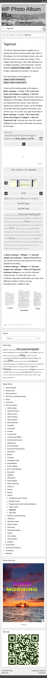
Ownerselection (11, 393)
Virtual (25, 248)
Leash (31, 232)
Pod (22, 238)
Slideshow (11, 519)
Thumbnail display (13, 530)
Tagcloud (23, 135)
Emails (9, 454)
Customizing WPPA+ (14, 437)
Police (27, 238)
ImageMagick (12, 463)
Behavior (21, 218)
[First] (6, 183)
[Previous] (6, 193)
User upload (11, 536)
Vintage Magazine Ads (18, 248)
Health (31, 228)
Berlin (24, 218)
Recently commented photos (16, 396)
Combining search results (18, 498)
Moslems (12, 235)
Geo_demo (26, 228)
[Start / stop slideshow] (23, 144)
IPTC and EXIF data (14, 469)
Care (5, 222)
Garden (21, 228)
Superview (11, 527)
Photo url (10, 487)
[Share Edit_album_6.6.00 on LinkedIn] (29, 198)
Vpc (28, 248)
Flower (17, 225)
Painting (11, 238)
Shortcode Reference (13, 548)
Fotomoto (10, 458)
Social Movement (36, 242)
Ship (16, 242)
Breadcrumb (10, 391)
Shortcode (21, 242)
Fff (14, 225)
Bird (28, 218)
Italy (20, 232)
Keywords (10, 472)
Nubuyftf (29, 235)
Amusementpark (29, 214)
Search (19, 35)
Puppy (36, 238)
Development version (14, 440)
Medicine (7, 235)
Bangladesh (12, 218)
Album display (12, 417)
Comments (11, 428)
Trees (25, 245)
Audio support (12, 420)
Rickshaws (7, 242)
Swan (12, 245)
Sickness (26, 242)
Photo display (12, 481)
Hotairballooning (8, 232)
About (8, 399)
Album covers (12, 414)
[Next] (41, 193)
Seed (14, 242)
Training (20, 245)
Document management (15, 449)
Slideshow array (13, 521)
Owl (5, 238)
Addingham (7, 215)
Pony (30, 238)
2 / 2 (23, 193)
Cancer (40, 218)
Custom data (11, 434)
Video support (12, 539)
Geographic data (13, 460)
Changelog (10, 550)
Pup (33, 238)
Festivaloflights (8, 225)
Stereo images (12, 524)
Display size (11, 443)
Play (20, 238)
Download (11, 452)
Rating (9, 492)
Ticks (14, 245)
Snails (29, 242)
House (15, 232)
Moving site (11, 478)
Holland (36, 228)
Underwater (30, 245)
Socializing (7, 245)
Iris (18, 232)
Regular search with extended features (22, 504)
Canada (36, 218)
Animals (6, 218)
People (17, 238)
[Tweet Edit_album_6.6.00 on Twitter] (12, 198)
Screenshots (10, 545)
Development (19, 222)
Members (9, 553)
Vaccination (35, 245)
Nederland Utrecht (19, 235)
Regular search (14, 501)
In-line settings (12, 466)
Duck (37, 222)
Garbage (17, 228)
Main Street (37, 232)
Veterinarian (7, 248)
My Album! (9, 402)
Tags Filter (12, 513)
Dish (23, 222)
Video (11, 248)
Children (9, 222)
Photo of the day (13, 484)
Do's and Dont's (12, 446)
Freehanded (31, 225)
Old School (34, 235)
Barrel (17, 218)
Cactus (32, 218)
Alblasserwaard (14, 215)
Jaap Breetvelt (18, 324)
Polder (24, 238)
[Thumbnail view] (41, 138)
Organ (39, 235)
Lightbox (10, 475)
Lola (34, 232)
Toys (17, 245)
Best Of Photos (12, 423)
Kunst (23, 232)
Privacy (10, 489)
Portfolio (10, 542)
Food (22, 225)
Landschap (27, 232)
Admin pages (12, 408)
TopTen (10, 533)
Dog (27, 221)
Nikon (25, 235)
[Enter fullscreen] (44, 3)
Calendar (10, 425)
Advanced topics (13, 411)
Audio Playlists (11, 388)
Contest (14, 222)
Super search (13, 507)
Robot (11, 242)
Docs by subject (9, 35)
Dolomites (33, 222)
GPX (12, 228)
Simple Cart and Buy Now (16, 516)
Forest (26, 225)
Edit (40, 222)
